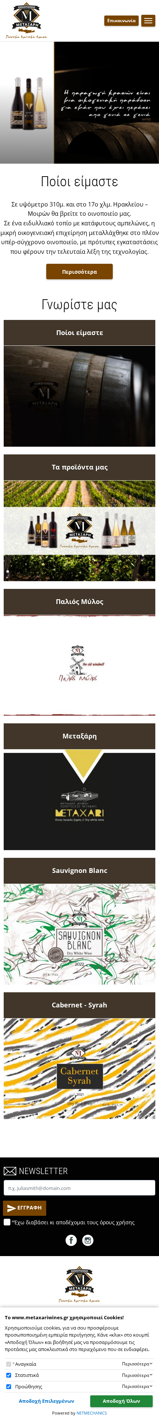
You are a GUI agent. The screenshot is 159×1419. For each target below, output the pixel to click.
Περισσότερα (79, 271)
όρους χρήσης (117, 1222)
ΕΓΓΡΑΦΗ (29, 1207)
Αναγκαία (25, 1364)
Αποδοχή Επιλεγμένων (46, 1401)
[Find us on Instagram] (87, 1240)
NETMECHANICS (92, 1413)
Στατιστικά (27, 1375)
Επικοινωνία (121, 20)
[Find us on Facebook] (71, 1240)
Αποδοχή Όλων (121, 1401)
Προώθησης (28, 1386)
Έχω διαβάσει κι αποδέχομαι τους (74, 1222)
